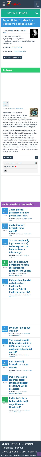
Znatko (5, 443)
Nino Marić (19, 393)
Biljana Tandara (13, 296)
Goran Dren (19, 275)
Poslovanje (27, 295)
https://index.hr (17, 47)
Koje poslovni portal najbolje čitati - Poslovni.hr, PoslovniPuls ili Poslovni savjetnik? (20, 286)
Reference (7, 447)
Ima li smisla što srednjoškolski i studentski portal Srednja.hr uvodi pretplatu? (18, 382)
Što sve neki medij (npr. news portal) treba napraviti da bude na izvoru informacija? (19, 246)
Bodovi (19, 447)
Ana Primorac (19, 163)
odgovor (11, 108)
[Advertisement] (20, 86)
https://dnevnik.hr (20, 51)
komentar (12, 163)
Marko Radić (17, 412)
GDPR (23, 451)
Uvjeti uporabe (10, 451)
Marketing (27, 443)
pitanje (11, 30)
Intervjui (15, 443)
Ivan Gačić (17, 335)
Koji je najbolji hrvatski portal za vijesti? (18, 364)
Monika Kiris (12, 356)
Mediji (19, 30)
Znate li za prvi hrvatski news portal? (17, 228)
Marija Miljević (19, 108)
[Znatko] (13, 3)
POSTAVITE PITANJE (17, 13)
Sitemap (32, 451)
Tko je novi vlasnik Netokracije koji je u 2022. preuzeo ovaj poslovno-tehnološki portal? (20, 346)
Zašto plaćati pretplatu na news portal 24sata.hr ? (19, 212)
